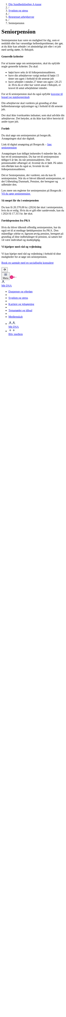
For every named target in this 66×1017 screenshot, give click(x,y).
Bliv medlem (15, 334)
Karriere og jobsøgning (21, 304)
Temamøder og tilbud (20, 310)
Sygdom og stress (18, 10)
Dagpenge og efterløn (20, 291)
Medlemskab (15, 316)
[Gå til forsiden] (13, 277)
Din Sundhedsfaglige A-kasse (24, 4)
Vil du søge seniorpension (16, 193)
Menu (5, 278)
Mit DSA (6, 285)
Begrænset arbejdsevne (21, 16)
